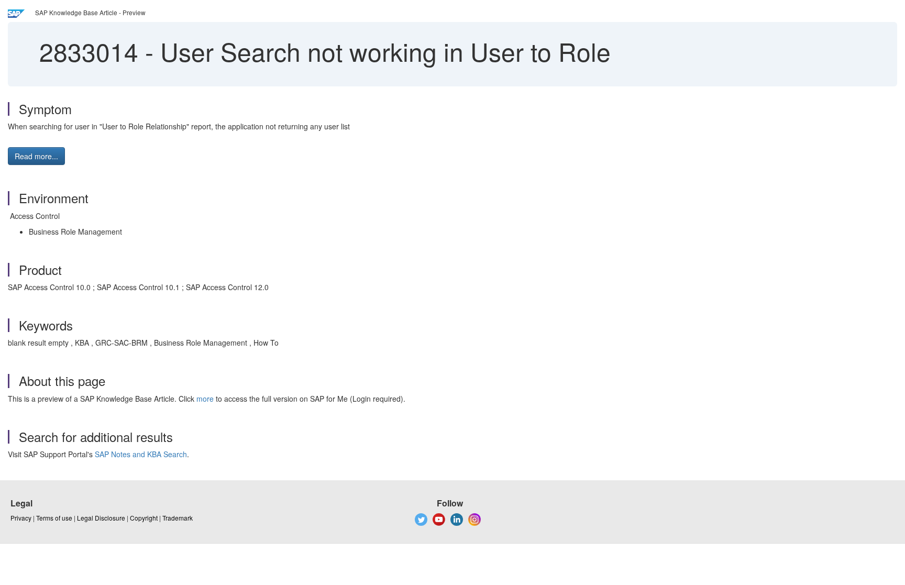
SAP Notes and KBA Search (141, 454)
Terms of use (54, 517)
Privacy (20, 517)
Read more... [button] (36, 156)
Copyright (144, 517)
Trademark (177, 517)
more (205, 398)
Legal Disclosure (101, 517)
